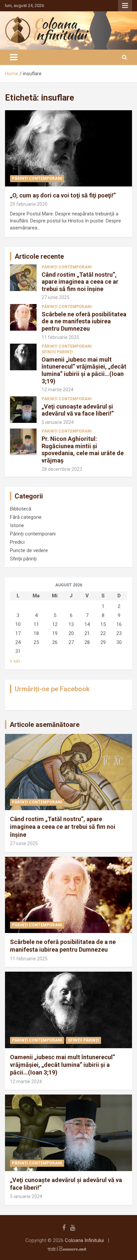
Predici (17, 542)
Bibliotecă (20, 509)
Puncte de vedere (29, 550)
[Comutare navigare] (13, 57)
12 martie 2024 (57, 389)
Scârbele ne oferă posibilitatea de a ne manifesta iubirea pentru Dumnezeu (84, 321)
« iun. (15, 661)
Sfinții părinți (57, 352)
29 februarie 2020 (29, 204)
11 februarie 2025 (60, 337)
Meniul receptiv (125, 5)
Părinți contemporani (37, 178)
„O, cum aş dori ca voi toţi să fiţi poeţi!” (63, 195)
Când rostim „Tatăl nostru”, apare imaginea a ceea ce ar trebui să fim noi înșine (80, 281)
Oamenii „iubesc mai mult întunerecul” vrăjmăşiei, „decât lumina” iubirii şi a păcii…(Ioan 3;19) (84, 370)
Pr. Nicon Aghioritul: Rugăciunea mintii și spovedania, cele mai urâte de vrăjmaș (83, 449)
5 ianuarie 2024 (58, 422)
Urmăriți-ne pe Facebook (52, 689)
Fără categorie (26, 517)
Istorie (17, 525)
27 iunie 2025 (55, 297)
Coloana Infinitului (84, 1240)
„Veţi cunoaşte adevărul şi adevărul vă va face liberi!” (78, 410)
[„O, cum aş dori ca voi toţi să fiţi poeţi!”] (68, 148)
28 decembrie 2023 (62, 469)
